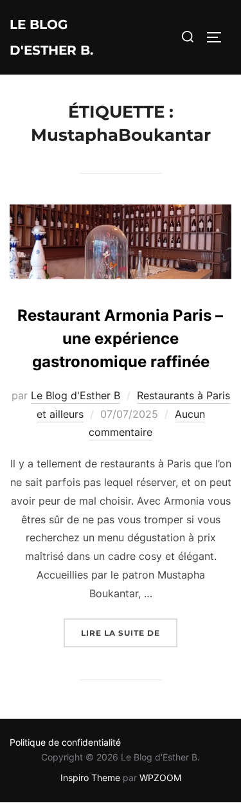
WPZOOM (160, 777)
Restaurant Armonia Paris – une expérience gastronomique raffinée (120, 338)
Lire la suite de (129, 632)
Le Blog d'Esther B (75, 395)
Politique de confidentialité (65, 742)
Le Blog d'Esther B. (51, 37)
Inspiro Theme (90, 777)
